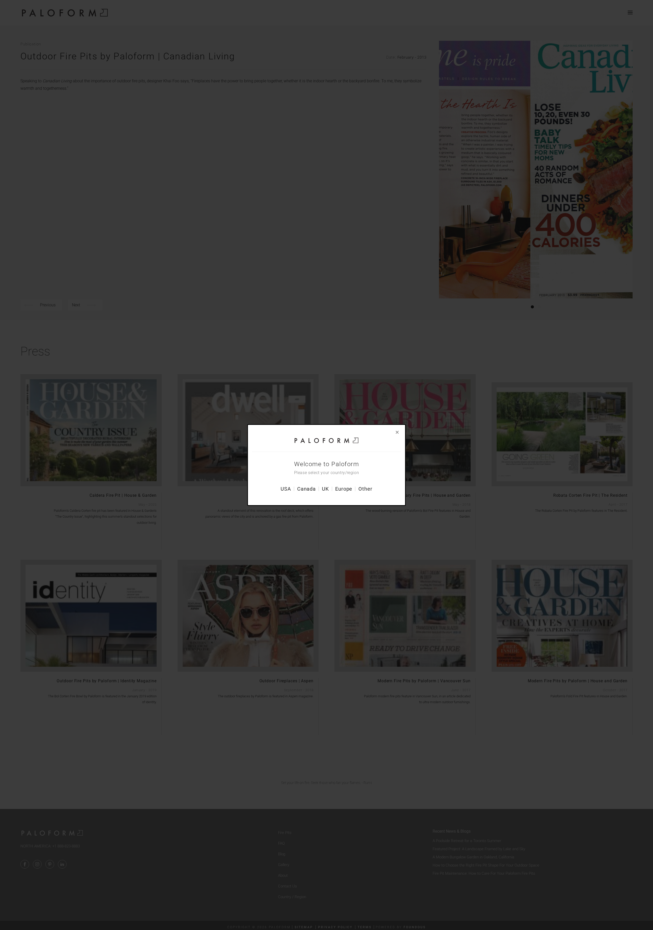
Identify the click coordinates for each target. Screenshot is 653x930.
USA (286, 489)
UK (325, 489)
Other (365, 489)
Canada (306, 489)
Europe (343, 489)
